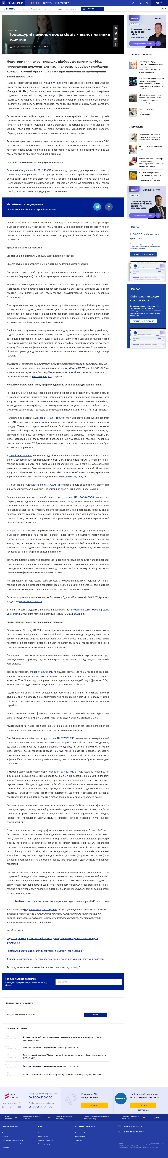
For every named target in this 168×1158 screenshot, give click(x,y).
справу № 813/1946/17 (73, 476)
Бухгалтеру (62, 3)
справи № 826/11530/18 (51, 417)
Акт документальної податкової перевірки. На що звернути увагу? (43, 967)
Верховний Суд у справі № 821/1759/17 (29, 170)
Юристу (47, 3)
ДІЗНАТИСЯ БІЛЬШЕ (143, 254)
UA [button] (133, 3)
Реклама (5, 1148)
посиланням (79, 613)
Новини (22, 9)
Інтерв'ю (48, 9)
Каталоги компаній (45, 1140)
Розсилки (78, 1140)
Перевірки (12, 30)
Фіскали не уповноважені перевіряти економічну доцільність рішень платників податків (55, 959)
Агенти (4, 1133)
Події (59, 9)
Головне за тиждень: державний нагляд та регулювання (50, 1047)
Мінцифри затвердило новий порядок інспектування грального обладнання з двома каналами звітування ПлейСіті (151, 83)
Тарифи (94, 1105)
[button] (3, 2)
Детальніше (143, 1110)
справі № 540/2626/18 (79, 497)
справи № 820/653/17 (41, 671)
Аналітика (35, 9)
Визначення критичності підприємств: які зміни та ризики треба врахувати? (149, 136)
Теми (162, 9)
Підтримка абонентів (83, 1133)
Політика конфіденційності (12, 1140)
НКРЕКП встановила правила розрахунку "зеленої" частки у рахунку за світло (62, 1074)
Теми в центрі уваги (46, 1144)
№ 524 (57, 82)
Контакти (78, 1144)
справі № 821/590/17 (20, 455)
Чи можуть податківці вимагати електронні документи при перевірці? (45, 950)
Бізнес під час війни (94, 9)
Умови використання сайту (12, 1144)
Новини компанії (44, 1133)
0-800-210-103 (40, 1097)
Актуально (71, 9)
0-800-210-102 (40, 1106)
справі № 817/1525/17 (23, 530)
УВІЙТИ (95, 1014)
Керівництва (43, 1136)
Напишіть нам (80, 1136)
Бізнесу (35, 3)
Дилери (5, 1136)
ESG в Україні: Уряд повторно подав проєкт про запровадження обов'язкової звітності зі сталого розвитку (150, 67)
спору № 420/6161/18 (52, 484)
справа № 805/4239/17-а (62, 771)
